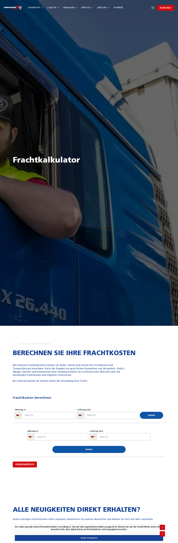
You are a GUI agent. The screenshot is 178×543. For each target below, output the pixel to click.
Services (85, 7)
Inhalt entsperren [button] (89, 538)
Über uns (102, 7)
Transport (34, 7)
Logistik (51, 7)
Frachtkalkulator (41, 343)
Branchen (68, 7)
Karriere (118, 7)
